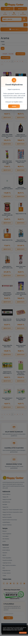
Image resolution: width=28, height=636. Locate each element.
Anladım (14, 106)
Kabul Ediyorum (22, 632)
